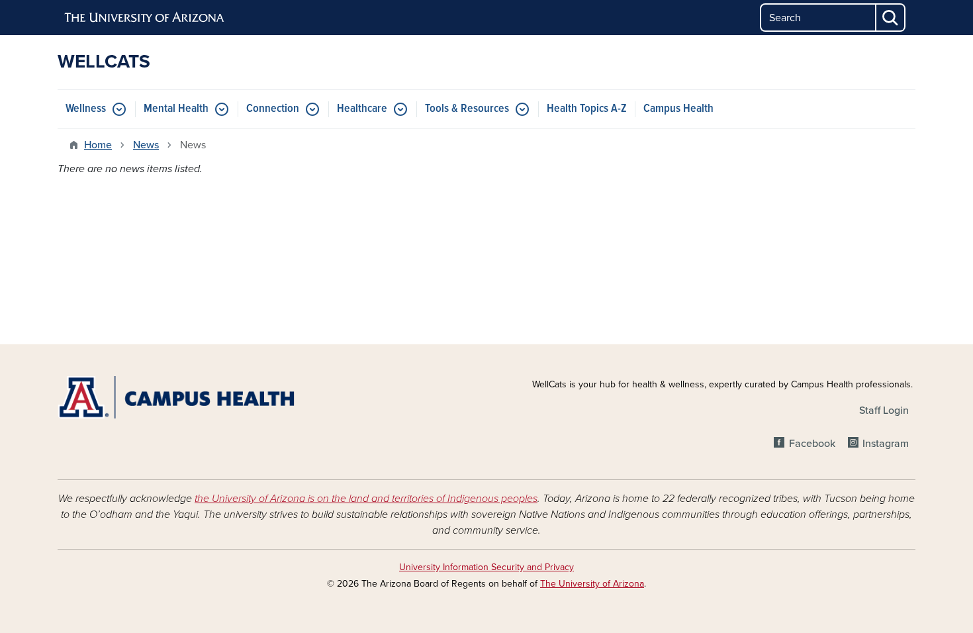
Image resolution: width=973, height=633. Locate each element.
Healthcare (362, 109)
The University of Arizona (592, 583)
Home (98, 145)
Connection (272, 109)
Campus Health (678, 109)
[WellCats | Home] (195, 397)
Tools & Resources (467, 109)
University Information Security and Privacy (486, 567)
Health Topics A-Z (587, 109)
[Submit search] (890, 17)
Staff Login (884, 410)
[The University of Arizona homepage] (145, 17)
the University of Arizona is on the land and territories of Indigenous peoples (366, 498)
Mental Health (176, 109)
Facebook (812, 443)
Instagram (885, 443)
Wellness (86, 109)
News (146, 145)
